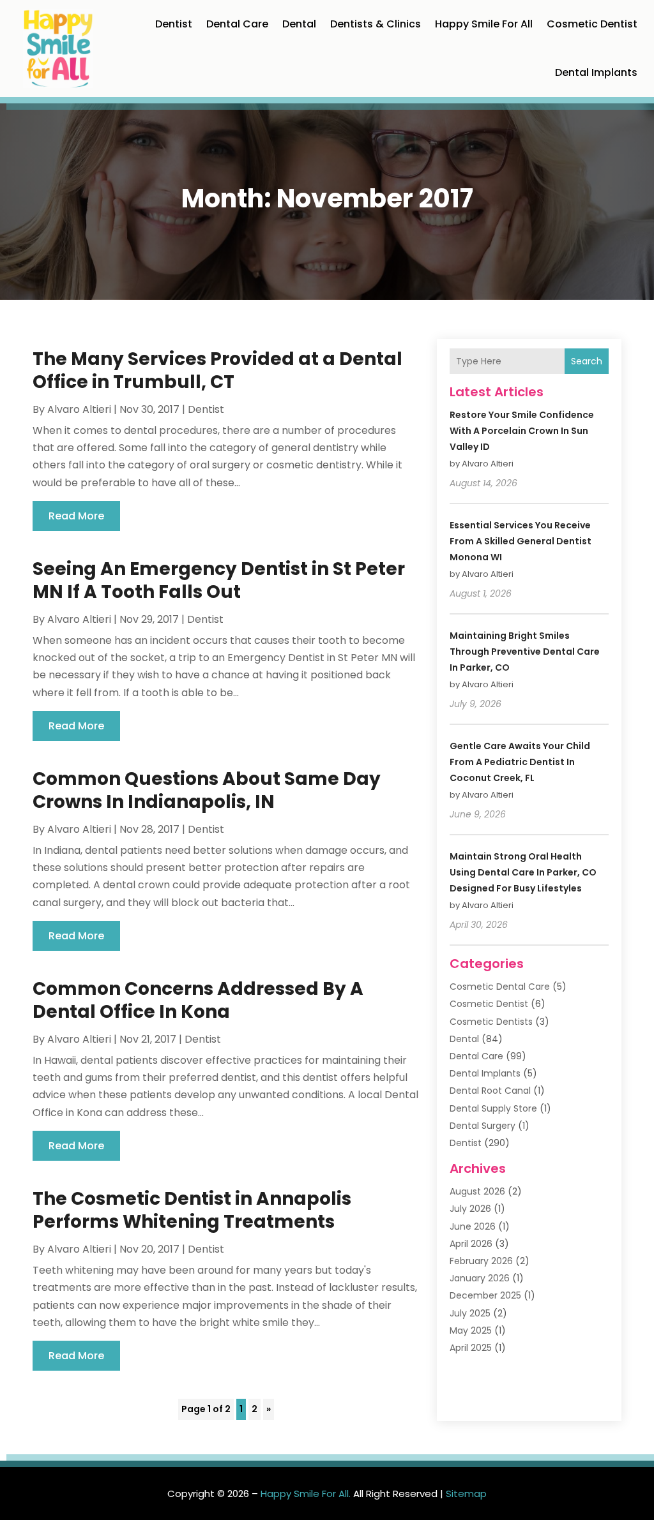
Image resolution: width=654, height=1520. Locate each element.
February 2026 (481, 1261)
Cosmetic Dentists (491, 1021)
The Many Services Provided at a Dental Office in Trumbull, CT (217, 370)
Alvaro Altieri (79, 409)
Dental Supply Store (493, 1108)
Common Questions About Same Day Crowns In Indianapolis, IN (207, 790)
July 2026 (470, 1208)
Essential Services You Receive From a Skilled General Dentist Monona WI (520, 541)
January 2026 (480, 1278)
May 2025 (471, 1330)
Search (586, 361)
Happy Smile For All (484, 24)
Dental (299, 24)
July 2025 (470, 1313)
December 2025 (485, 1295)
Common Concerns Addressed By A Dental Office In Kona (198, 1000)
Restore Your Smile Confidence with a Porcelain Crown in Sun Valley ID (522, 430)
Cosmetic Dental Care (500, 986)
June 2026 (473, 1226)
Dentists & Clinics (375, 24)
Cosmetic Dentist (592, 24)
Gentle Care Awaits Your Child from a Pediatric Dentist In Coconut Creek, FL (520, 762)
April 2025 (471, 1347)
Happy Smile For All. (306, 1493)
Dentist (173, 24)
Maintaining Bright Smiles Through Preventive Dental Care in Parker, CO (525, 651)
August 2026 (477, 1191)
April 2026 (471, 1243)
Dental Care (237, 24)
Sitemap (466, 1493)
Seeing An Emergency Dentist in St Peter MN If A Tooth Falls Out (219, 580)
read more (76, 516)
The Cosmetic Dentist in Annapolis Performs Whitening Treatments (192, 1210)
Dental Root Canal (490, 1090)
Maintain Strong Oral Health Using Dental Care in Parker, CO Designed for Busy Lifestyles (523, 872)
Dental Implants (596, 72)
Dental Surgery (482, 1125)
